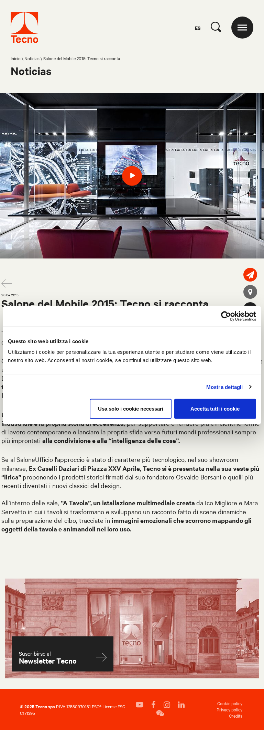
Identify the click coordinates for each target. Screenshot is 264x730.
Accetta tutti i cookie (215, 409)
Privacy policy (229, 709)
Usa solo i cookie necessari (130, 409)
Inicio (16, 58)
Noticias (32, 58)
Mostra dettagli (224, 387)
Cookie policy (229, 703)
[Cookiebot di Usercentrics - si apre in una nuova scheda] (226, 316)
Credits (235, 715)
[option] (132, 175)
